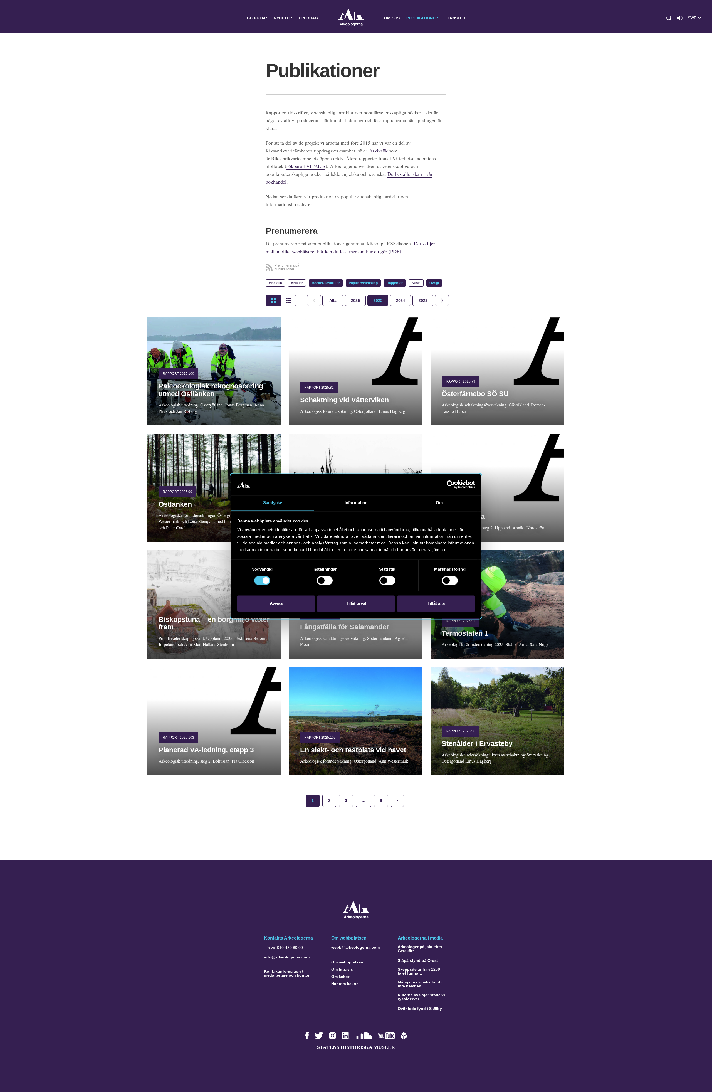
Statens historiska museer (356, 1047)
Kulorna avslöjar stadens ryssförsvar (421, 997)
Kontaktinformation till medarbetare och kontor (287, 973)
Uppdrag (308, 18)
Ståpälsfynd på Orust (418, 960)
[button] (669, 18)
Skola (416, 283)
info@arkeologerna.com (287, 957)
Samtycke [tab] (272, 503)
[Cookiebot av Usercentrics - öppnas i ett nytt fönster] (450, 484)
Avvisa (276, 603)
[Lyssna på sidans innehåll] (680, 18)
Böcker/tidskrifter (326, 283)
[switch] (325, 580)
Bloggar (257, 18)
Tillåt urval (356, 603)
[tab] (355, 300)
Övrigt (434, 283)
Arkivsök (379, 150)
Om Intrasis (342, 969)
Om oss (392, 18)
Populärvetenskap (363, 283)
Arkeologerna (351, 18)
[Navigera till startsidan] (356, 917)
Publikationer (422, 18)
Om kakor (340, 976)
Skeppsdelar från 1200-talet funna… (419, 971)
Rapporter (395, 283)
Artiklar (297, 283)
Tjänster (455, 18)
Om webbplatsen (347, 962)
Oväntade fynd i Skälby (420, 1008)
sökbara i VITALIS (305, 166)
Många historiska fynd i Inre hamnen (420, 984)
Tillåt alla (436, 603)
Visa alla (275, 283)
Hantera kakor (344, 984)
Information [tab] (356, 503)
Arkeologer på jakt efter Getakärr (420, 949)
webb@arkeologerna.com (355, 947)
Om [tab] (439, 503)
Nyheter (283, 18)
